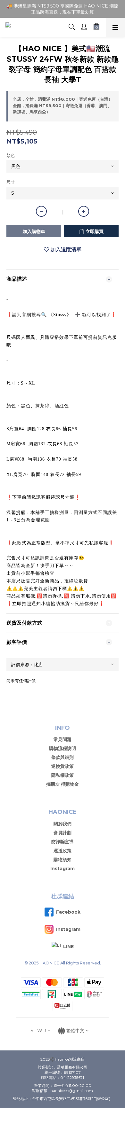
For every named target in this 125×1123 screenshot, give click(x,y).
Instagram (62, 868)
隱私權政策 (62, 775)
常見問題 (62, 739)
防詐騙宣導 (62, 842)
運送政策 (62, 851)
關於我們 (62, 824)
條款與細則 (62, 757)
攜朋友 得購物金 (62, 784)
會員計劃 (62, 833)
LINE (68, 946)
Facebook (68, 912)
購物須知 (62, 859)
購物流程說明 (62, 748)
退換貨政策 (62, 766)
